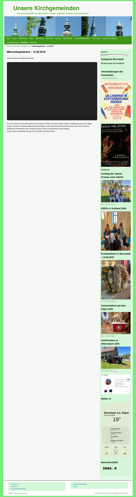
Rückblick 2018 (26, 46)
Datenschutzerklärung (18, 489)
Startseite (10, 46)
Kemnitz (58, 38)
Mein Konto (23, 38)
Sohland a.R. (67, 38)
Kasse (14, 38)
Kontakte (33, 42)
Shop (31, 38)
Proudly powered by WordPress (104, 493)
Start (8, 38)
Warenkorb (39, 38)
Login (75, 486)
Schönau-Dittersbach (82, 38)
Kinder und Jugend (110, 38)
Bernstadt (49, 38)
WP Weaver (124, 493)
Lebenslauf (96, 38)
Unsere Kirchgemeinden (46, 8)
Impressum (15, 484)
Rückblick (24, 42)
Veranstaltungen (13, 42)
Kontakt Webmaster (80, 484)
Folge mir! (116, 372)
